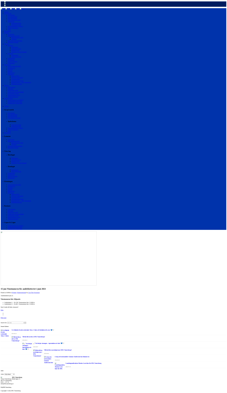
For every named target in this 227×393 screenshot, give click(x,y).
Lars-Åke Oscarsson (34, 292)
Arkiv (2, 374)
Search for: (4, 322)
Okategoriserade (21, 292)
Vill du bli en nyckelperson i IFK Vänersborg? (58, 350)
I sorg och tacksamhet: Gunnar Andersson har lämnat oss (72, 356)
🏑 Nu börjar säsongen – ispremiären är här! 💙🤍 (48, 343)
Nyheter (14, 292)
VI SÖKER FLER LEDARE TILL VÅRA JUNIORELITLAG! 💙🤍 (33, 330)
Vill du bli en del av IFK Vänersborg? (33, 336)
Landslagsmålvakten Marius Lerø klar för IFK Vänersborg (83, 363)
